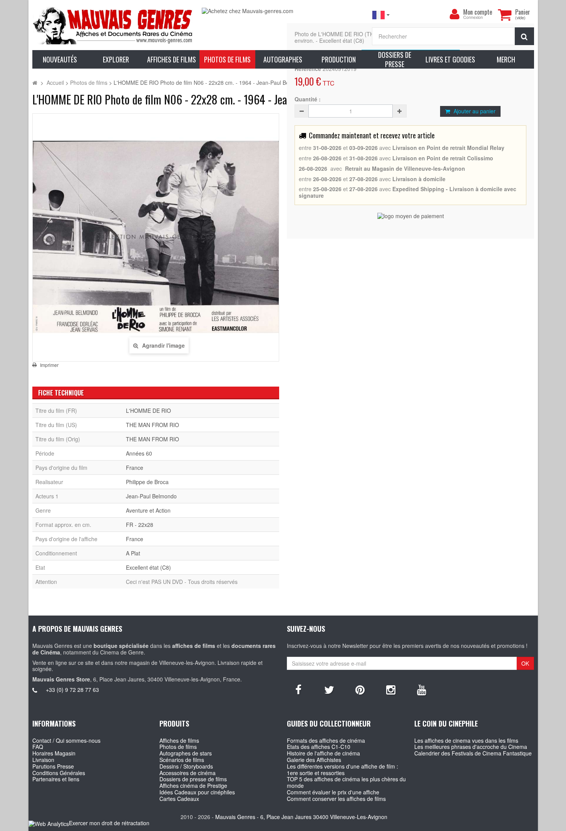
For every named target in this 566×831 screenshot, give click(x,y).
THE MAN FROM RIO (152, 425)
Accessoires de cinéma (187, 773)
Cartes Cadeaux (179, 798)
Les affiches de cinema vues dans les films (466, 740)
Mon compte (477, 12)
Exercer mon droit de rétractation (109, 823)
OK (525, 663)
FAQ (37, 746)
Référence (308, 69)
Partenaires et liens (55, 779)
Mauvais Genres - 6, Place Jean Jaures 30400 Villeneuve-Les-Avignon (301, 817)
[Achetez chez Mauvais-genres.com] (283, 11)
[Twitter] (329, 689)
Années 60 (139, 453)
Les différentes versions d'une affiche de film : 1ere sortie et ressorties (342, 769)
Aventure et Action (148, 510)
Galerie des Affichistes (314, 760)
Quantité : (308, 99)
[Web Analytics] (48, 823)
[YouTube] (421, 689)
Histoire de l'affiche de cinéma (323, 753)
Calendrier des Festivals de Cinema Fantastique (473, 753)
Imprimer (49, 365)
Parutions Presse (53, 766)
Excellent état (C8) (148, 567)
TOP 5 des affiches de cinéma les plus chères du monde (346, 782)
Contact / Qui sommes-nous (66, 740)
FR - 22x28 (139, 524)
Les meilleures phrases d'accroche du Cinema (470, 746)
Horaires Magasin (53, 753)
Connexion (473, 17)
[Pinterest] (360, 689)
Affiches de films (179, 740)
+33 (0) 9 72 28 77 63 (72, 689)
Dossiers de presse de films (193, 779)
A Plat (133, 553)
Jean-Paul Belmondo (151, 496)
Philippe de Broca (147, 482)
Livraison (43, 760)
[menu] (454, 14)
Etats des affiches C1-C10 (318, 746)
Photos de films (178, 746)
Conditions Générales (58, 773)
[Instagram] (390, 689)
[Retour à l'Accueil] (34, 82)
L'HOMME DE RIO (148, 410)
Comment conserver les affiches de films (336, 798)
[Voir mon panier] (505, 15)
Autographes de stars (185, 753)
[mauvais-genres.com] (113, 25)
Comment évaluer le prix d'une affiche (333, 792)
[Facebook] (298, 689)
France (134, 467)
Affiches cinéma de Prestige (193, 785)
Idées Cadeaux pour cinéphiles (197, 792)
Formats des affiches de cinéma (326, 740)
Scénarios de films (181, 760)
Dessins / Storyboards (186, 766)
